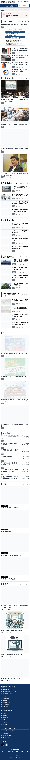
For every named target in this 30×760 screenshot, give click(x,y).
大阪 (18, 9)
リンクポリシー (5, 700)
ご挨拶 (3, 713)
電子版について (8, 5)
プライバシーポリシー (7, 696)
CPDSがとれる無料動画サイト (9, 731)
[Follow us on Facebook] (6, 744)
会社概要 (4, 715)
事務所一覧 (4, 717)
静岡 (12, 9)
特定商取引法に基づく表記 (8, 691)
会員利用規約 (5, 689)
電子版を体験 (16, 5)
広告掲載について (6, 702)
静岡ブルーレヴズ (6, 737)
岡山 (25, 9)
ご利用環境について (6, 694)
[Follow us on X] (2, 744)
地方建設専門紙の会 (6, 735)
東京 (5, 9)
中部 (15, 9)
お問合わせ (20, 1)
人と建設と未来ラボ (6, 733)
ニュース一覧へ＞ (24, 183)
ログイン (26, 1)
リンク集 (4, 724)
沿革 (3, 720)
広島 (28, 9)
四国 (22, 9)
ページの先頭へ (15, 755)
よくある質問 (5, 704)
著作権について (5, 698)
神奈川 (8, 9)
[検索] (27, 5)
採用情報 (4, 722)
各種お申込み (12, 5)
